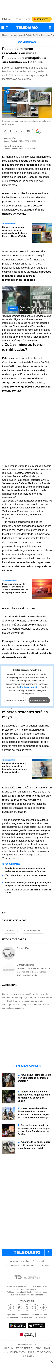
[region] (27, 7)
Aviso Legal (38, 1261)
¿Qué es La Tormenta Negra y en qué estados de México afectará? (34, 1078)
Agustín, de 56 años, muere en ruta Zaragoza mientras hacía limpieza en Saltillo (34, 1145)
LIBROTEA (28, 1356)
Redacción (10, 138)
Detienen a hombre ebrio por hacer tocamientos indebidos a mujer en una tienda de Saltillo (14, 767)
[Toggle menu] (2, 28)
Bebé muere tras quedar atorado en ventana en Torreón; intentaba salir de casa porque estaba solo (15, 588)
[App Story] (36, 1326)
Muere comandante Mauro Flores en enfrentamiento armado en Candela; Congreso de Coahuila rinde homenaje (34, 1113)
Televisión (45, 35)
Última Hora (7, 35)
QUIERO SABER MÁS (15, 700)
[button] (4, 131)
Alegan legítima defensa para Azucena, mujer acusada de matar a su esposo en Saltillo (34, 1096)
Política (36, 35)
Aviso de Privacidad (19, 1261)
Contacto (44, 1265)
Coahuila (10, 930)
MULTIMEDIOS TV (16, 1352)
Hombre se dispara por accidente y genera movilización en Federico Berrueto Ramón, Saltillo (14, 231)
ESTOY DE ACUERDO (39, 700)
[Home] (27, 28)
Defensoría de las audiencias (22, 1265)
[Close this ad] (52, 1362)
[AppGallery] (27, 1335)
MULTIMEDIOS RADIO (39, 1352)
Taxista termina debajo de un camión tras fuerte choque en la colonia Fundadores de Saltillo (34, 1130)
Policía (29, 35)
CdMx (18, 19)
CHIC (38, 1348)
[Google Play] (17, 1326)
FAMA (47, 1348)
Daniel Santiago (13, 146)
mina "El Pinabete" (32, 930)
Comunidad (19, 35)
